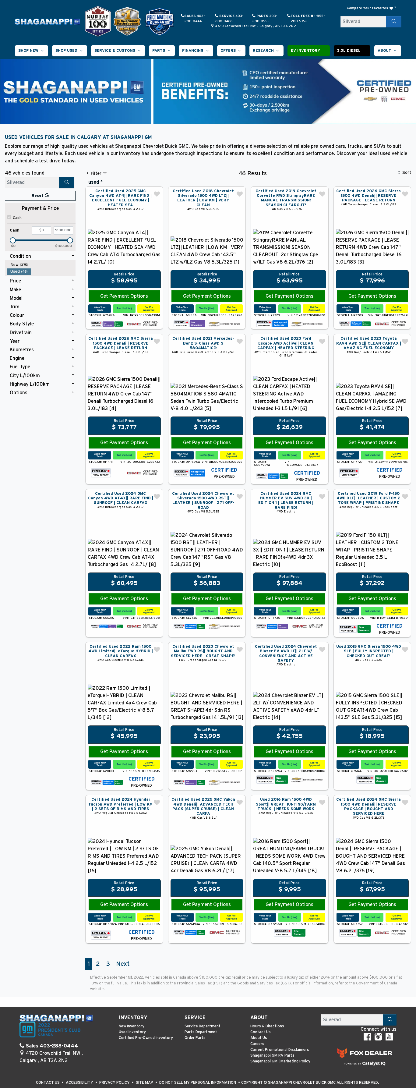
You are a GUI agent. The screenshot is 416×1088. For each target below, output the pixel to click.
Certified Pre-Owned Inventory (146, 1038)
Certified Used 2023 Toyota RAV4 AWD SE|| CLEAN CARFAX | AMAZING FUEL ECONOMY (368, 343)
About (259, 1017)
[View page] (98, 21)
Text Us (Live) (124, 308)
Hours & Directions (267, 1026)
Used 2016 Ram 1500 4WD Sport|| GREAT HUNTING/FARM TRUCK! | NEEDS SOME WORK (286, 804)
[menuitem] (41, 264)
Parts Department (201, 1032)
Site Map (145, 1083)
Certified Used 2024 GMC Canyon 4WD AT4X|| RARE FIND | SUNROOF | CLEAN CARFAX (120, 498)
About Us (258, 1038)
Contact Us (260, 1032)
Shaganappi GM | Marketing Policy (280, 1061)
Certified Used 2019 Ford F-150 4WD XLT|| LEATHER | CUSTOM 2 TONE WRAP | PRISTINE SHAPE (368, 498)
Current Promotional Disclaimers (279, 1050)
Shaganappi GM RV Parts (272, 1056)
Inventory (133, 1017)
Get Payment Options (124, 296)
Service (195, 1017)
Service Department (202, 1026)
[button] (31, 50)
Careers (257, 1044)
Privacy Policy (115, 1083)
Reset (38, 196)
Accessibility (80, 1083)
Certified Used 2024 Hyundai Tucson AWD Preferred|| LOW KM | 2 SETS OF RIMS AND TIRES (120, 804)
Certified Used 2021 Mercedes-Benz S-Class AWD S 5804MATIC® (203, 343)
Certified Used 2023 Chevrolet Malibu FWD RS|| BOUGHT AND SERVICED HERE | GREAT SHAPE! (203, 651)
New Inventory (131, 1026)
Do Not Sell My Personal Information (198, 1083)
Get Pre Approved (148, 308)
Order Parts (195, 1038)
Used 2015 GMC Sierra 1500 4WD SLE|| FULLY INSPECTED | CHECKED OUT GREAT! (368, 651)
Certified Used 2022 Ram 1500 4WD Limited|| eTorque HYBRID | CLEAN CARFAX (120, 651)
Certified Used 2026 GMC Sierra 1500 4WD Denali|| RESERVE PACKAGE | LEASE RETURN (368, 196)
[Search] (393, 21)
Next (122, 964)
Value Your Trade (100, 308)
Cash (17, 218)
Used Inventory (132, 1032)
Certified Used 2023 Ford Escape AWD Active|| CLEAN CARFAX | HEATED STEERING (285, 343)
